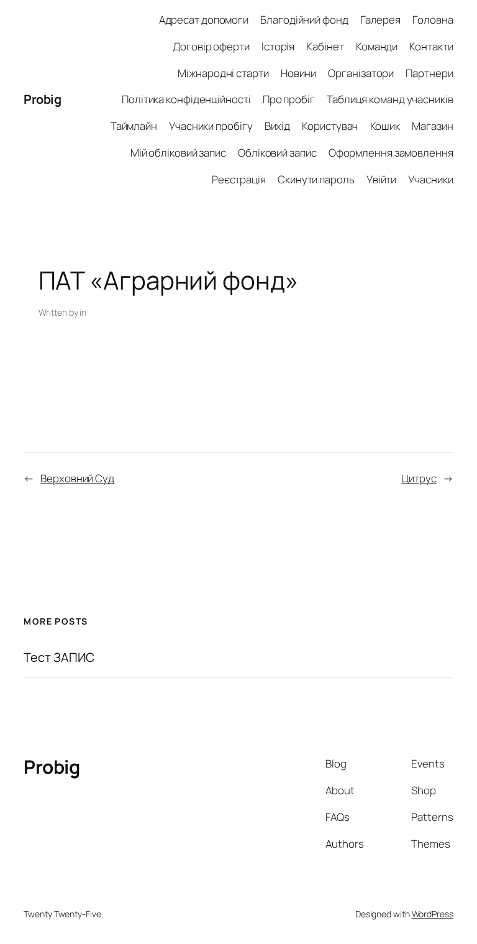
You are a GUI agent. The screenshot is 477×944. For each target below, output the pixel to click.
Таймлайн (134, 126)
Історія (277, 46)
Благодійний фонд (304, 19)
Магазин (432, 126)
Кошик (385, 126)
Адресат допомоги (203, 19)
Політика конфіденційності (186, 99)
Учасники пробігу (210, 126)
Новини (298, 73)
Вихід (278, 126)
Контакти (431, 46)
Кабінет (324, 46)
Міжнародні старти (223, 73)
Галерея (380, 19)
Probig (42, 99)
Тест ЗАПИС (59, 657)
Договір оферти (211, 46)
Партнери (429, 73)
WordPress (432, 914)
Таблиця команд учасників (390, 99)
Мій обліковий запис (178, 152)
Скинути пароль (316, 179)
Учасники (430, 179)
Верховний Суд (77, 478)
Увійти (381, 179)
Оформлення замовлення (391, 152)
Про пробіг (289, 99)
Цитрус (418, 478)
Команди (377, 46)
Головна (432, 19)
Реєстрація (239, 179)
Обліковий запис (277, 152)
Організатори (361, 73)
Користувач (330, 126)
